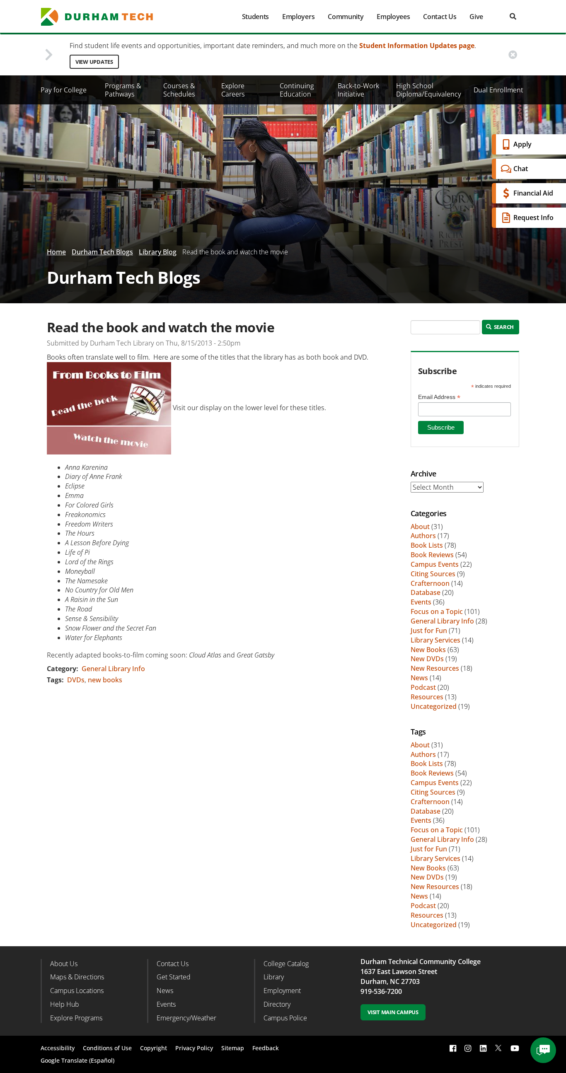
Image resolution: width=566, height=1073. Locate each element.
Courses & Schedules (179, 90)
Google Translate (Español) (77, 1060)
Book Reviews (432, 554)
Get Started (174, 976)
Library (274, 976)
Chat (520, 168)
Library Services (435, 640)
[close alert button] (512, 55)
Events (421, 602)
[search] (513, 16)
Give (476, 16)
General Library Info (113, 668)
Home (56, 251)
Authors (423, 535)
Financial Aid (533, 193)
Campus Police (285, 1017)
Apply (522, 144)
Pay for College (64, 89)
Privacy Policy (194, 1048)
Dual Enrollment (498, 89)
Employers (298, 16)
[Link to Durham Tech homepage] (102, 17)
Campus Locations (77, 990)
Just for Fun (429, 630)
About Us (63, 963)
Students (255, 16)
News (419, 677)
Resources (427, 696)
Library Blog (158, 251)
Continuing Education (297, 90)
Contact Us (439, 16)
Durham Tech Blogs (102, 251)
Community (345, 16)
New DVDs (427, 658)
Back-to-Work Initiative (358, 90)
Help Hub (64, 1004)
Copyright (153, 1048)
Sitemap (232, 1048)
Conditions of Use (107, 1048)
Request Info (533, 217)
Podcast (423, 687)
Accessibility (58, 1048)
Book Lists (427, 545)
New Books (428, 649)
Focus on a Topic (437, 611)
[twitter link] (498, 1047)
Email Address (439, 397)
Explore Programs (76, 1017)
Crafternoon (430, 583)
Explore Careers (233, 90)
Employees (393, 16)
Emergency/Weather (186, 1017)
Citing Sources (433, 573)
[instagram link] (467, 1048)
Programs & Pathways (123, 90)
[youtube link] (514, 1048)
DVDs (76, 679)
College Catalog (286, 963)
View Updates (94, 61)
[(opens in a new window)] (109, 407)
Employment (282, 990)
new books (105, 679)
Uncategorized (434, 706)
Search (503, 327)
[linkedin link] (483, 1048)
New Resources (435, 668)
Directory (277, 1004)
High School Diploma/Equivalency (428, 90)
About (420, 526)
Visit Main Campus (393, 1012)
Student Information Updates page (416, 45)
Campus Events (435, 564)
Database (425, 592)
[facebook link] (452, 1048)
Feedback (265, 1048)
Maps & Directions (77, 976)
